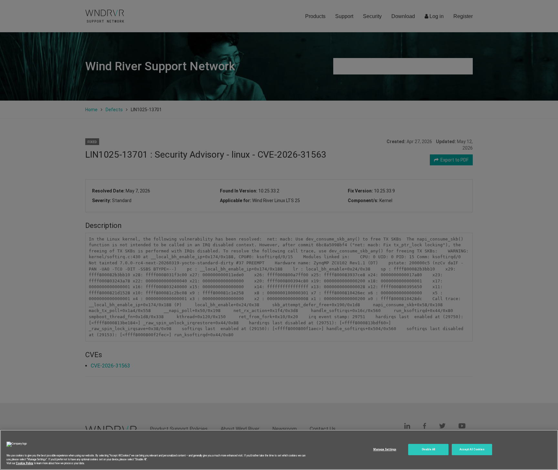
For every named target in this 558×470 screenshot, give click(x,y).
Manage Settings (384, 449)
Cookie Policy (24, 463)
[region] (279, 450)
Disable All (428, 449)
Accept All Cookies (472, 449)
